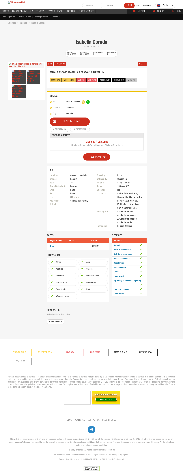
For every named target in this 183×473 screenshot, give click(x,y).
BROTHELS (71, 11)
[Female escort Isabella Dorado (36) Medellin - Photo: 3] (33, 76)
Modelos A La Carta (96, 142)
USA (88, 290)
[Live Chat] (77, 398)
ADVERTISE (80, 420)
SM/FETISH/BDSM (38, 11)
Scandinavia (61, 290)
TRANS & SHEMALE (55, 11)
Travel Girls (55, 80)
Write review (60, 129)
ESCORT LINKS (109, 420)
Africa (58, 262)
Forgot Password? (144, 5)
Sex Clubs (55, 17)
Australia (59, 269)
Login (178, 11)
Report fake (81, 129)
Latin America (61, 283)
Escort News (69, 80)
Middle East (91, 283)
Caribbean (60, 276)
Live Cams (92, 80)
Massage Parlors (41, 17)
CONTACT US (93, 420)
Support (141, 11)
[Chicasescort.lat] (16, 2)
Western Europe (62, 296)
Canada (89, 269)
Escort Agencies (8, 17)
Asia (88, 262)
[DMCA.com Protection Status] (91, 468)
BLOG (69, 420)
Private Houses (25, 17)
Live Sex (81, 80)
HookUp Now (118, 80)
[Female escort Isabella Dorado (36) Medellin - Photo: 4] (19, 91)
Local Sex (131, 80)
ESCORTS (5, 11)
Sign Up (160, 11)
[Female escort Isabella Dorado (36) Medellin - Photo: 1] (26, 65)
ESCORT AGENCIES (86, 11)
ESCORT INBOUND (19, 11)
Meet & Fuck (105, 80)
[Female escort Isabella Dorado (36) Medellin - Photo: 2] (19, 76)
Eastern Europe (92, 276)
